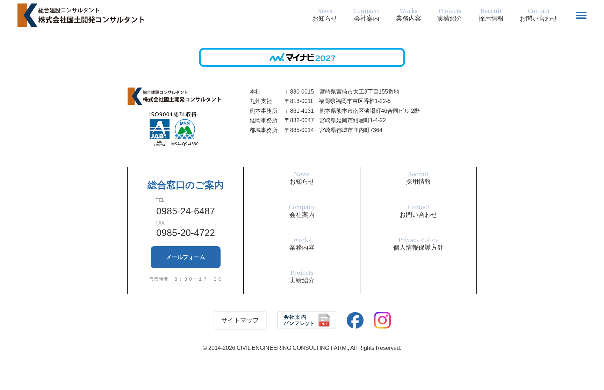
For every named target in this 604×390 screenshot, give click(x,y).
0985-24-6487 (185, 211)
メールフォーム (185, 257)
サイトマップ (240, 320)
